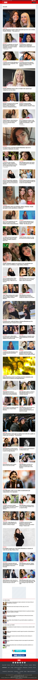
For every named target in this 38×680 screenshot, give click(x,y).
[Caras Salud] (19, 651)
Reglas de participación (31, 671)
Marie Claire (13, 665)
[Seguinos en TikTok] (20, 662)
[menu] (3, 2)
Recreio (34, 667)
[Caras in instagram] (13, 662)
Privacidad (21, 671)
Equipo (25, 671)
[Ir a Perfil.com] (34, 0)
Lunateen (30, 665)
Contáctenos (16, 671)
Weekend (21, 665)
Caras (9, 667)
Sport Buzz (30, 667)
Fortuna (17, 665)
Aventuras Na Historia (18, 667)
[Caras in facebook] (15, 662)
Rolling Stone (25, 667)
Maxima (19, 668)
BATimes (34, 665)
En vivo (34, 2)
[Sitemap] (24, 662)
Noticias (8, 665)
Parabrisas (26, 665)
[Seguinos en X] (18, 662)
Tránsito (19, 672)
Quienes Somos (10, 671)
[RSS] (22, 662)
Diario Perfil (4, 665)
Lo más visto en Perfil (8, 625)
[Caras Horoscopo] (19, 656)
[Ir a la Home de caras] (5, 2)
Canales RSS (5, 671)
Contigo (12, 667)
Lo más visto (6, 600)
